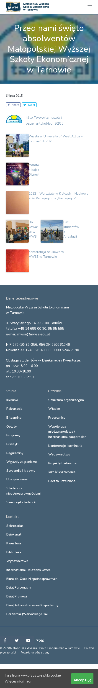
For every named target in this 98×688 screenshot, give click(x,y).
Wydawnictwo (59, 454)
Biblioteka (13, 552)
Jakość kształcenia (61, 472)
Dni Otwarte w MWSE (33, 232)
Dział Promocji (16, 596)
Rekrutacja (14, 409)
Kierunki (12, 400)
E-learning (13, 417)
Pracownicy (56, 417)
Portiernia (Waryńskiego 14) (27, 614)
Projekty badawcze (62, 463)
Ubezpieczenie (17, 479)
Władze (54, 409)
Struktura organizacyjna (66, 400)
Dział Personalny (18, 587)
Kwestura (13, 543)
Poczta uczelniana (61, 481)
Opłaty (11, 426)
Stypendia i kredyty (20, 470)
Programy (13, 435)
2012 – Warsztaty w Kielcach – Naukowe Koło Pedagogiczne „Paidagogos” (58, 196)
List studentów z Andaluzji (71, 229)
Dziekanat (13, 534)
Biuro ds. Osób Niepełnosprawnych (31, 579)
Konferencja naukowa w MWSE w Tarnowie (46, 254)
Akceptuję (82, 680)
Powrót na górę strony (35, 652)
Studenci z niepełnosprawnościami (23, 491)
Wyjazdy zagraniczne (22, 462)
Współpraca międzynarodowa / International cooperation (67, 431)
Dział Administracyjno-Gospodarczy (32, 605)
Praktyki (12, 444)
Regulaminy (14, 453)
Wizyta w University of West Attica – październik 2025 (56, 138)
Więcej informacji (18, 681)
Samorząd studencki (21, 502)
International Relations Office (28, 570)
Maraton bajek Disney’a (34, 172)
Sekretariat (14, 526)
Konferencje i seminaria (65, 446)
